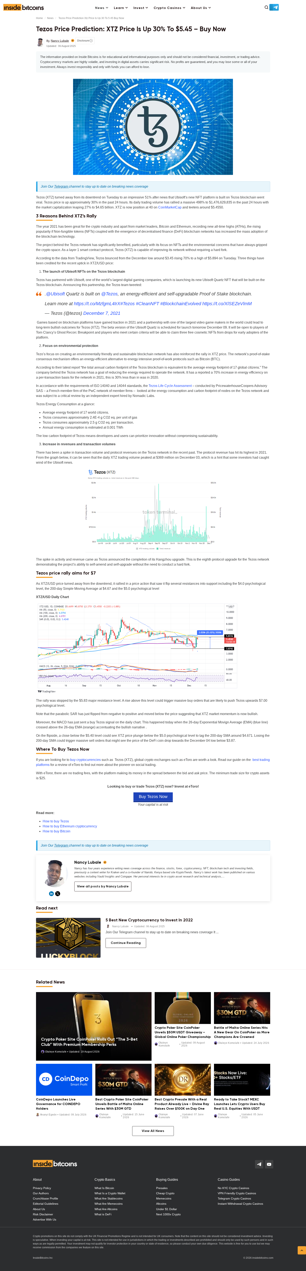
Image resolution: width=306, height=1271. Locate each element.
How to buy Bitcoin (56, 831)
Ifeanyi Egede (48, 1114)
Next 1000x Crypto (168, 1214)
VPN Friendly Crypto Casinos (237, 1193)
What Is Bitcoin (104, 1188)
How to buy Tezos (56, 821)
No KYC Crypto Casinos (233, 1188)
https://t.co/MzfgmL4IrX (97, 303)
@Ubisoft (55, 293)
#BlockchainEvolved (180, 303)
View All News (153, 1131)
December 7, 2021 (101, 313)
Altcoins (161, 1203)
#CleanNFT (147, 303)
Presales (162, 1188)
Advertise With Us (44, 1219)
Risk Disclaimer (43, 1214)
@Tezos (109, 293)
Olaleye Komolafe (56, 1051)
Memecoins (163, 1198)
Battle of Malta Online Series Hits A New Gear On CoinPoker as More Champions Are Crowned (242, 1032)
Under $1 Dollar (166, 1209)
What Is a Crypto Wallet (110, 1193)
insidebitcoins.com (262, 1257)
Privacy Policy (42, 1188)
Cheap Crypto (165, 1193)
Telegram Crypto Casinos (234, 1198)
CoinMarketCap (170, 207)
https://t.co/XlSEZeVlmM (227, 303)
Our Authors (41, 1193)
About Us (199, 8)
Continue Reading (126, 943)
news (50, 18)
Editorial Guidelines (45, 1203)
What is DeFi (103, 1214)
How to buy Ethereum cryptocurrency (70, 826)
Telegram (61, 186)
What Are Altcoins (106, 1209)
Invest (138, 8)
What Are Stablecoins (109, 1198)
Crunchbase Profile (45, 1198)
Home (39, 18)
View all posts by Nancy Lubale (103, 886)
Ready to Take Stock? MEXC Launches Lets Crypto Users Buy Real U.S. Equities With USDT (239, 1104)
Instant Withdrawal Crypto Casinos (240, 1203)
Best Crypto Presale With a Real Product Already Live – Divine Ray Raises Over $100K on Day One (182, 1104)
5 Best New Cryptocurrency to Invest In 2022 (149, 920)
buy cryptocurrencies (85, 760)
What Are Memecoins (109, 1203)
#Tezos (127, 303)
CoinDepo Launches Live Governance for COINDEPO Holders (58, 1104)
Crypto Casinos (168, 8)
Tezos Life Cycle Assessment (170, 386)
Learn (119, 8)
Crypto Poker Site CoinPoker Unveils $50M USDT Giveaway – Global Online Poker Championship (183, 1032)
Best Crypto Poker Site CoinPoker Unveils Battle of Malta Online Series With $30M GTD (121, 1104)
